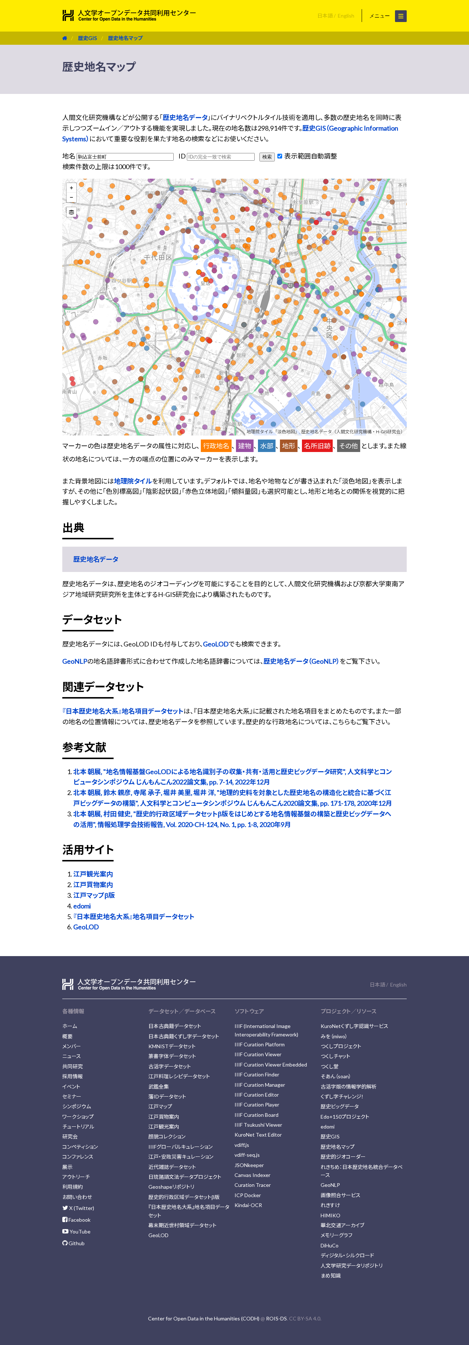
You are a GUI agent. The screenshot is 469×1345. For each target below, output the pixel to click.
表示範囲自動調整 (310, 156)
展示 (67, 1167)
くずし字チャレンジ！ (342, 1096)
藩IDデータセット (167, 1096)
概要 (67, 1036)
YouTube (80, 1231)
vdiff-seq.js (247, 1155)
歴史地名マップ (125, 38)
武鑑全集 (158, 1086)
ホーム (69, 1026)
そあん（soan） (336, 1076)
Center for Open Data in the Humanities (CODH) (203, 1318)
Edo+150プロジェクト (345, 1116)
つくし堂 (330, 1066)
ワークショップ (78, 1116)
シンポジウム (76, 1106)
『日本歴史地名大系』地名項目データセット (123, 711)
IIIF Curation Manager (259, 1085)
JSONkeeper (249, 1165)
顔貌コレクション (166, 1136)
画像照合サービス (341, 1195)
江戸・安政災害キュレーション (180, 1156)
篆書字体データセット (172, 1056)
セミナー (71, 1096)
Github (76, 1243)
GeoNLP (74, 661)
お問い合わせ (77, 1197)
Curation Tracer (252, 1185)
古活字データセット (169, 1066)
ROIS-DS (276, 1318)
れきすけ (330, 1205)
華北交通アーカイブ (342, 1225)
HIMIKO (330, 1215)
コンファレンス (77, 1156)
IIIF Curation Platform (259, 1044)
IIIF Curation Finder (256, 1074)
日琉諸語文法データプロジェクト (184, 1177)
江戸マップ (160, 1106)
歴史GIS (87, 38)
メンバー (71, 1046)
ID (182, 156)
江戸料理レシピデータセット (179, 1076)
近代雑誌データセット (172, 1167)
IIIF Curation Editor (256, 1094)
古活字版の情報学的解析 (349, 1086)
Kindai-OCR (248, 1205)
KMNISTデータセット (172, 1046)
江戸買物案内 (93, 885)
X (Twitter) (81, 1208)
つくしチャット (335, 1056)
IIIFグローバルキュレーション (180, 1147)
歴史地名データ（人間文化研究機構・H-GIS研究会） (353, 431)
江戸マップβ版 (94, 895)
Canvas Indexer (252, 1175)
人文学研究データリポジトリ (352, 1265)
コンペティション (80, 1147)
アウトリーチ (76, 1177)
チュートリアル (78, 1126)
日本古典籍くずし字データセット (183, 1036)
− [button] (71, 197)
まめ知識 (331, 1275)
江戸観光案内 (93, 874)
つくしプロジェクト (341, 1046)
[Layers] (71, 212)
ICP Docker (247, 1195)
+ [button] (71, 188)
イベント (71, 1086)
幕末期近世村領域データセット (182, 1225)
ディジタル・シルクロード (347, 1255)
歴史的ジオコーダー (343, 1156)
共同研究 (72, 1066)
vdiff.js (241, 1145)
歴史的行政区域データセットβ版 (183, 1197)
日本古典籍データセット (174, 1026)
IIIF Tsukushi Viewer (258, 1125)
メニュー (380, 16)
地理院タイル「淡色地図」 (273, 431)
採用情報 (72, 1076)
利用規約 (72, 1187)
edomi (82, 906)
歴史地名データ (185, 117)
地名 (69, 156)
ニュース (71, 1056)
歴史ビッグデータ (340, 1106)
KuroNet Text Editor (258, 1134)
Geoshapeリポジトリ (171, 1187)
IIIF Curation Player (256, 1104)
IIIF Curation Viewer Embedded (270, 1064)
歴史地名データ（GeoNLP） (301, 661)
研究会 (70, 1136)
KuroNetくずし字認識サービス (354, 1026)
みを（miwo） (334, 1036)
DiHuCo (330, 1245)
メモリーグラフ (336, 1235)
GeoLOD (216, 644)
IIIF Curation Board (256, 1115)
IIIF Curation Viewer (257, 1054)
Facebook (79, 1220)
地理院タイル (133, 481)
